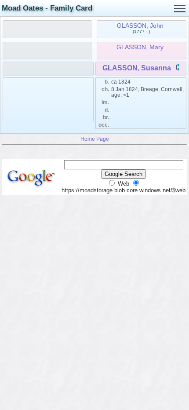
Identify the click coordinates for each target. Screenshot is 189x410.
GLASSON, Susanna (136, 68)
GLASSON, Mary (140, 47)
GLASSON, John (140, 25)
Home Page (94, 139)
